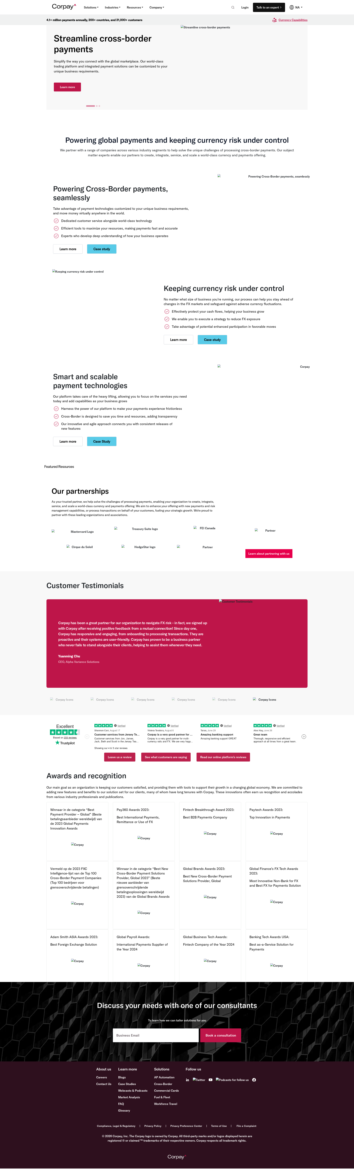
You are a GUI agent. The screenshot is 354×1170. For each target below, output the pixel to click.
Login (245, 7)
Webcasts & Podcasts (133, 1090)
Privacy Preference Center (186, 1126)
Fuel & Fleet (162, 1097)
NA (297, 7)
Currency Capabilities (293, 20)
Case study (101, 249)
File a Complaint (246, 1126)
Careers (101, 1077)
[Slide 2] (93, 106)
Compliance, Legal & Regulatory (116, 1126)
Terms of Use (219, 1126)
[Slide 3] (99, 106)
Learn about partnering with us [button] (268, 553)
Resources (134, 7)
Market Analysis (129, 1097)
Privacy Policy (152, 1126)
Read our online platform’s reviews (223, 757)
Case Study (101, 441)
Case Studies (127, 1084)
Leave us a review (120, 757)
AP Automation (164, 1077)
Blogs (122, 1077)
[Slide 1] (87, 106)
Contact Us (103, 1084)
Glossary (124, 1110)
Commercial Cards (166, 1090)
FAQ (121, 1104)
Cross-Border (163, 1084)
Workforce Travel (165, 1104)
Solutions (90, 7)
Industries (111, 7)
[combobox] (231, 7)
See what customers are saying (166, 757)
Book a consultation (221, 1035)
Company (156, 7)
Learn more (67, 84)
